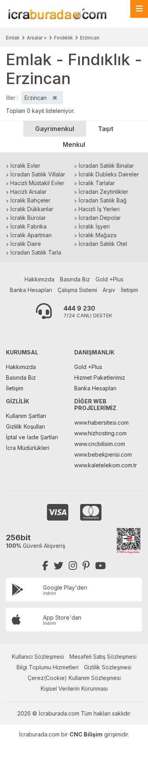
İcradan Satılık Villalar (37, 174)
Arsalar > (37, 38)
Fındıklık (63, 38)
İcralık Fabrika (28, 226)
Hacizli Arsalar (28, 191)
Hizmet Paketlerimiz (99, 377)
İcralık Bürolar (28, 217)
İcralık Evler (25, 165)
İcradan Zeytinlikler (103, 191)
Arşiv (109, 290)
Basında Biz (75, 279)
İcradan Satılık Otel (103, 243)
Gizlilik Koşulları (25, 426)
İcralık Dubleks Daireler (109, 174)
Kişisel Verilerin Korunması (74, 688)
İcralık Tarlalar (97, 183)
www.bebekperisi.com (103, 454)
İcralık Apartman (31, 235)
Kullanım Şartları (26, 415)
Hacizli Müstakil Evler (37, 183)
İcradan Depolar (100, 217)
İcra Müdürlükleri (27, 447)
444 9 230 (79, 308)
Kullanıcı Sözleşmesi (38, 656)
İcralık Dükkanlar (31, 209)
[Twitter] (58, 565)
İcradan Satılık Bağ (103, 200)
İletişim (129, 290)
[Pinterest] (86, 565)
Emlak (13, 38)
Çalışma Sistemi (77, 290)
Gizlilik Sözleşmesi (107, 667)
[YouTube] (100, 565)
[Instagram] (73, 565)
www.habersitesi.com (101, 422)
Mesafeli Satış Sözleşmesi (103, 656)
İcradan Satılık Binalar (106, 165)
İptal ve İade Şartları (32, 437)
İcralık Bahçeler (30, 200)
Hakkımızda (39, 279)
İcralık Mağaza (97, 235)
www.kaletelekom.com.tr (105, 465)
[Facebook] (45, 565)
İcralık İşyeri (94, 226)
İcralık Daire (25, 243)
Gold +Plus (110, 279)
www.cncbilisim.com (99, 443)
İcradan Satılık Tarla (35, 252)
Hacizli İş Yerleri (99, 209)
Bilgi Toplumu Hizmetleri (48, 667)
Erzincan (89, 38)
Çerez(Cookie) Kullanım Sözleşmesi (74, 677)
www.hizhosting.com (100, 433)
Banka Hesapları (31, 290)
